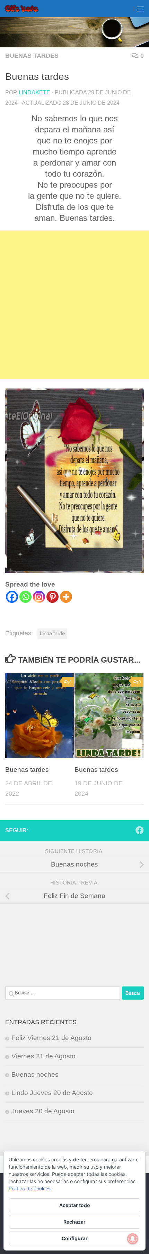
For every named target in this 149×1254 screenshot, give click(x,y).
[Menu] (140, 8)
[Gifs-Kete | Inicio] (27, 9)
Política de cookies (30, 1188)
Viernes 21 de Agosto (43, 1056)
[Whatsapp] (25, 597)
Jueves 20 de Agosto (42, 1111)
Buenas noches (35, 1074)
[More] (66, 597)
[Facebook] (12, 597)
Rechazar (74, 1222)
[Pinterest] (52, 597)
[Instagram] (39, 597)
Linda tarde (52, 633)
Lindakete (34, 92)
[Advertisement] (74, 305)
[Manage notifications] (132, 1238)
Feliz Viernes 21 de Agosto (51, 1037)
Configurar (75, 1238)
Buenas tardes (32, 55)
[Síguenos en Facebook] (139, 830)
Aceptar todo (74, 1205)
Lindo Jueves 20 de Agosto (52, 1092)
